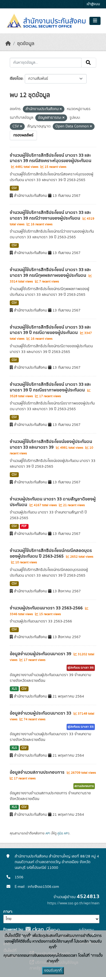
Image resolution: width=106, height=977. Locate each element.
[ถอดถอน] (61, 109)
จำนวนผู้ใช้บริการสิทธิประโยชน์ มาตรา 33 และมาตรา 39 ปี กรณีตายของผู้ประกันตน (50, 330)
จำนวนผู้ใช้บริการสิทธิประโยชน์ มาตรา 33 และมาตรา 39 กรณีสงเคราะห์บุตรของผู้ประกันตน (50, 158)
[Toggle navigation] (95, 21)
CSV (14, 188)
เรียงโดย (16, 78)
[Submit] (88, 63)
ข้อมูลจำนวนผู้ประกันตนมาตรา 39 (41, 653)
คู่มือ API (62, 833)
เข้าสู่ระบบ (93, 4)
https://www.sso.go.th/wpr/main (73, 903)
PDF (24, 526)
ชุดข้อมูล (25, 43)
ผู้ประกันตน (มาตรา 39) (81, 668)
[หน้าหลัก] (8, 43)
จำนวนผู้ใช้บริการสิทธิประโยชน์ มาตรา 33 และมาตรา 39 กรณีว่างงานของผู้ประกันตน (50, 215)
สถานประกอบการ (84, 786)
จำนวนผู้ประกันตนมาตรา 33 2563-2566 (47, 608)
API (47, 833)
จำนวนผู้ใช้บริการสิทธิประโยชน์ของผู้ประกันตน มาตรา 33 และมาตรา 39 (51, 444)
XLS (14, 689)
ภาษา (7, 911)
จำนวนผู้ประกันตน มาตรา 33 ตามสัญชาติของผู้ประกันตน (53, 502)
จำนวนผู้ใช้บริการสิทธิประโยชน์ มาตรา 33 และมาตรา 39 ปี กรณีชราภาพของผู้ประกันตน (50, 387)
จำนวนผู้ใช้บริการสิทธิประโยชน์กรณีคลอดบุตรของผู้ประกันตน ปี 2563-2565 (51, 553)
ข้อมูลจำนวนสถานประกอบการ (38, 772)
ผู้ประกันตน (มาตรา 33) (81, 727)
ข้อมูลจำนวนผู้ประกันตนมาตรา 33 (41, 713)
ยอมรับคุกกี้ (53, 970)
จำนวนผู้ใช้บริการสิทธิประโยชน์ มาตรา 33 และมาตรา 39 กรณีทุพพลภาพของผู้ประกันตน (50, 272)
